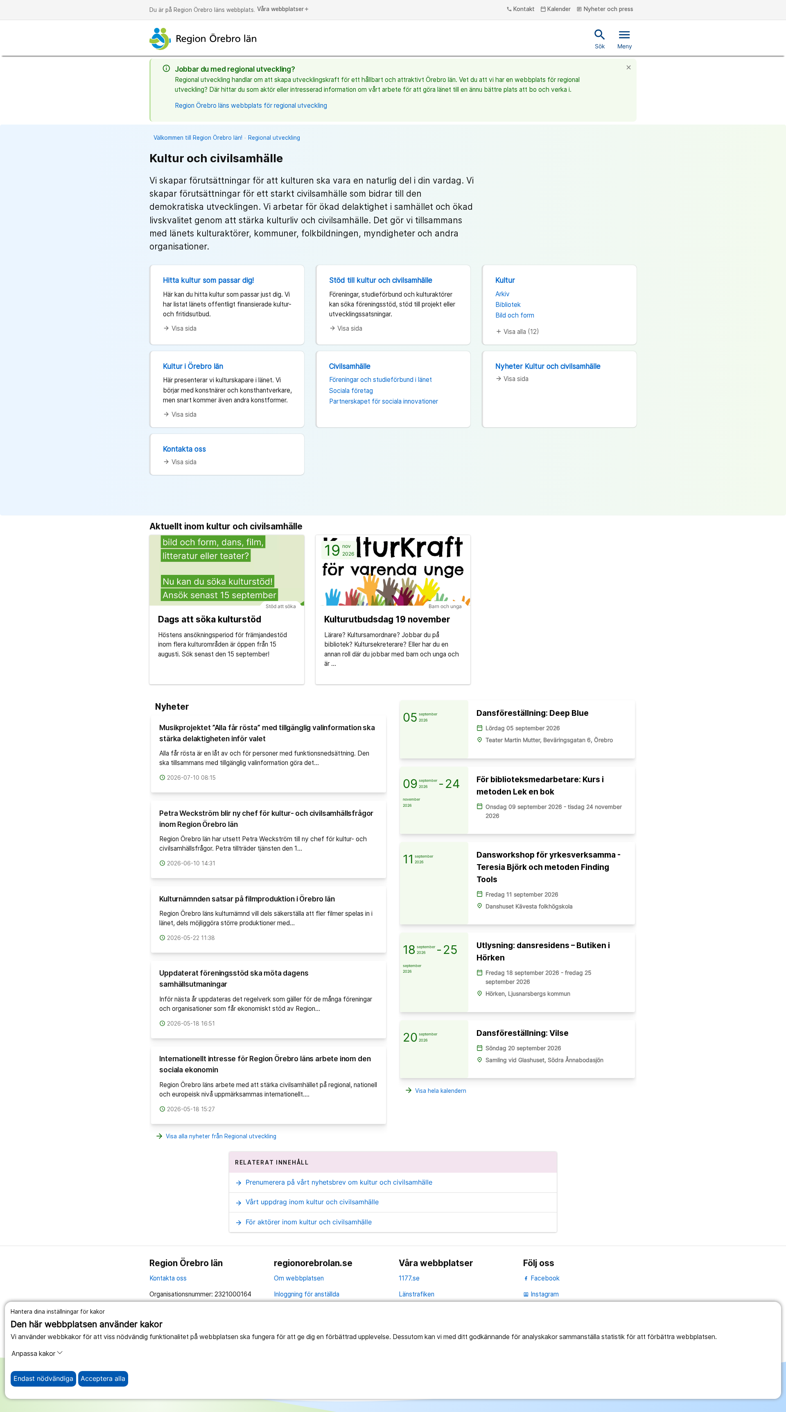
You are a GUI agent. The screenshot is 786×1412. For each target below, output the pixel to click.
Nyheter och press (604, 9)
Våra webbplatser (283, 9)
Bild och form (514, 315)
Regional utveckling (274, 137)
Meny (624, 38)
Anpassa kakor (33, 1354)
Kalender (555, 9)
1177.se (409, 1278)
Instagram (541, 1294)
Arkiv (502, 294)
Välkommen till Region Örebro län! (198, 137)
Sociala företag (351, 391)
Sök (600, 38)
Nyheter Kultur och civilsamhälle (548, 366)
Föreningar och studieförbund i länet (380, 380)
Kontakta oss (184, 449)
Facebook (544, 1278)
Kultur (505, 280)
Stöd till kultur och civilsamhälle (380, 280)
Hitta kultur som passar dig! (208, 280)
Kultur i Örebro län (193, 366)
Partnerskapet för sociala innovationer (383, 401)
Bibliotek (508, 305)
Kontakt (520, 9)
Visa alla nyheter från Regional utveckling (215, 1136)
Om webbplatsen (299, 1278)
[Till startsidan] (203, 39)
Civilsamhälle (349, 366)
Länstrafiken (416, 1294)
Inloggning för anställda (306, 1294)
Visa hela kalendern (435, 1090)
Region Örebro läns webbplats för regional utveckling (251, 105)
